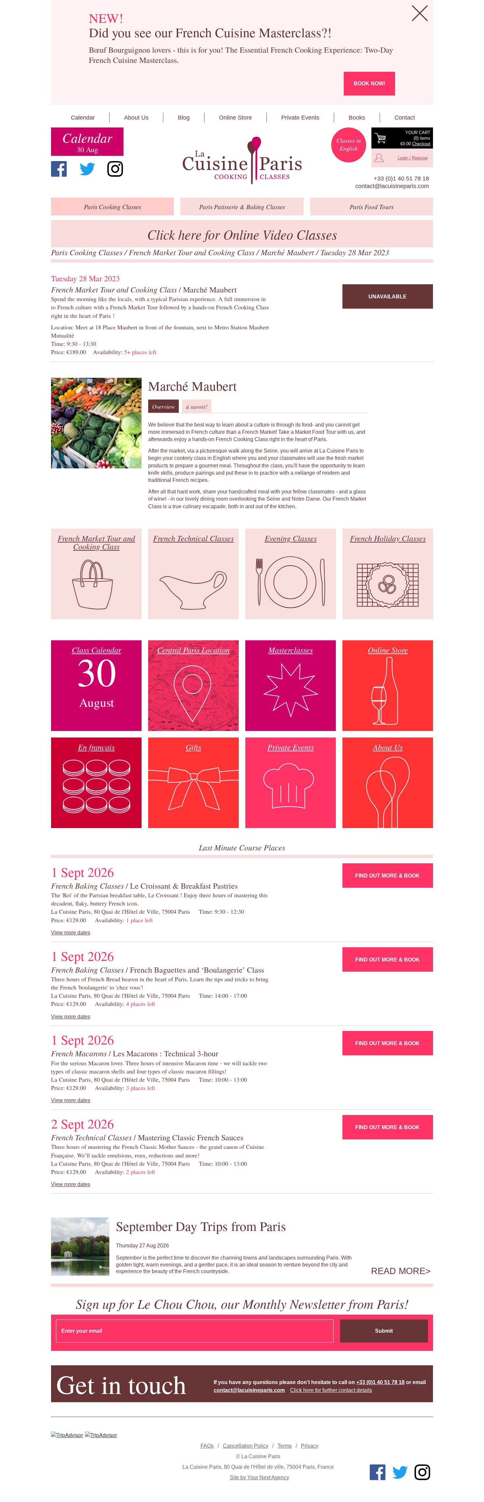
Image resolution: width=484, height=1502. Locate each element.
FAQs (207, 1446)
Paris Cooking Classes (87, 252)
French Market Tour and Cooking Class (192, 252)
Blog (184, 117)
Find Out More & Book (387, 875)
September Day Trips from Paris (201, 1226)
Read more (398, 1271)
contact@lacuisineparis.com (392, 186)
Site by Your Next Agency (259, 1477)
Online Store (235, 117)
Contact (404, 117)
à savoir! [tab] (196, 406)
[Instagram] (115, 169)
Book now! (369, 83)
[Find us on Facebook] (59, 169)
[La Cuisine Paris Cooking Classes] (241, 161)
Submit (384, 1331)
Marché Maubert (288, 252)
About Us (136, 117)
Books (357, 117)
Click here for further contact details (331, 1390)
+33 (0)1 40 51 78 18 (401, 178)
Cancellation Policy (245, 1446)
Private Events (300, 117)
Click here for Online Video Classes (242, 234)
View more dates (70, 932)
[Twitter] (87, 169)
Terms (285, 1446)
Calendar (83, 117)
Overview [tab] (163, 406)
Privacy (309, 1446)
